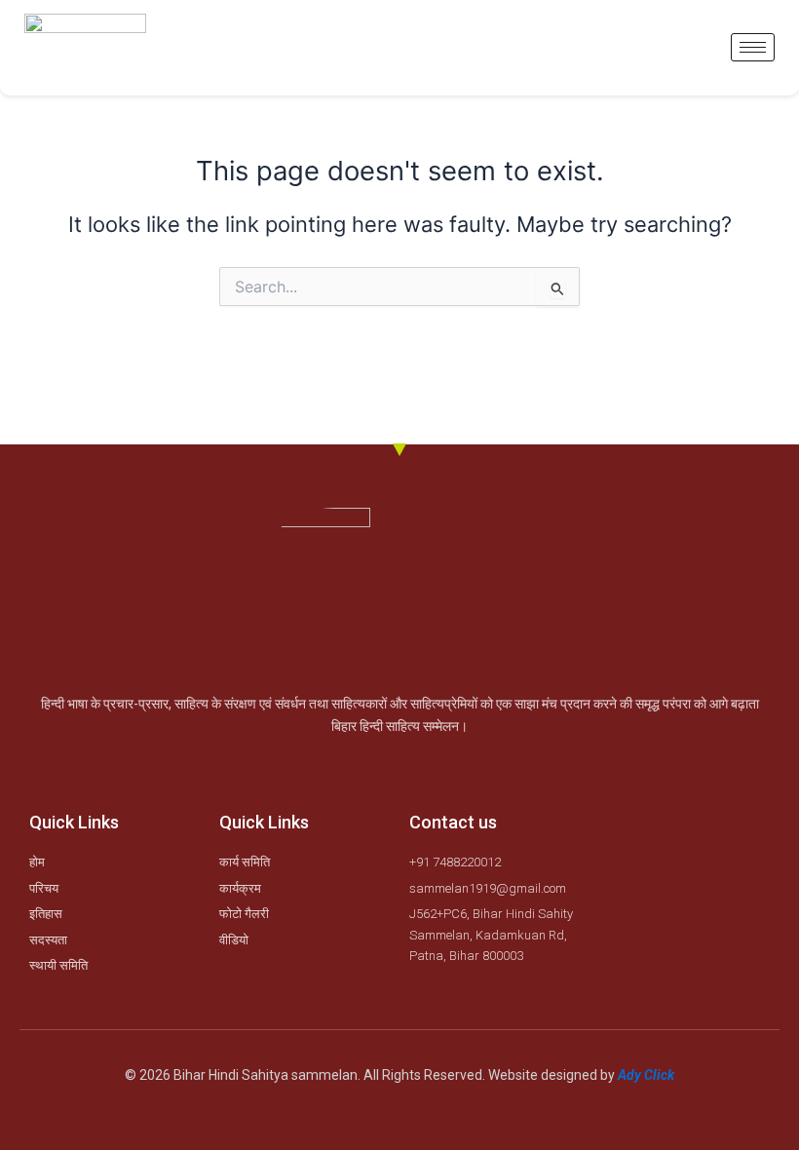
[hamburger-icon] (753, 47)
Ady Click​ (646, 1075)
